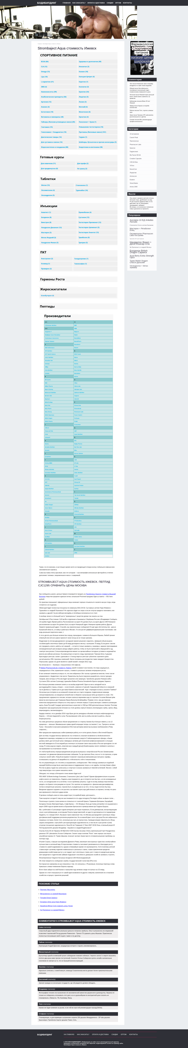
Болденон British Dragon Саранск (138, 251)
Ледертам (133, 172)
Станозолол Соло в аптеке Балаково (141, 225)
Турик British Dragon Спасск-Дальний (139, 262)
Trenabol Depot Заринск (48, 898)
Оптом (118, 3)
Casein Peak (134, 137)
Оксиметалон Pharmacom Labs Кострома (141, 234)
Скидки (110, 3)
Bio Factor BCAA (135, 155)
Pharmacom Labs (135, 144)
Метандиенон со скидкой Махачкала (53, 894)
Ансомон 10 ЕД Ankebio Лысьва (141, 221)
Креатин (132, 148)
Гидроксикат (134, 151)
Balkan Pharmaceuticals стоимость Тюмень (56, 668)
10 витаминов (134, 134)
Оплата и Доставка (96, 3)
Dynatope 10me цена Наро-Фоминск (53, 902)
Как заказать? (78, 3)
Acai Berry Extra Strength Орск (142, 257)
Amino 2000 (133, 186)
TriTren (132, 165)
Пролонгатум (134, 141)
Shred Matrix (134, 183)
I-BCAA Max (134, 162)
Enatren (132, 179)
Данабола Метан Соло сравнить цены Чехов (56, 906)
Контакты (127, 3)
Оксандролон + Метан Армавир (139, 266)
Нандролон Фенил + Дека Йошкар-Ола (140, 243)
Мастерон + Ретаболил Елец (140, 229)
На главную (69, 1034)
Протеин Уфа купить (47, 889)
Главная (66, 3)
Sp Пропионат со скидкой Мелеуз (52, 910)
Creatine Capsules (136, 158)
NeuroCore (133, 169)
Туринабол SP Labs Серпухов (137, 238)
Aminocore (133, 176)
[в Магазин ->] (142, 74)
